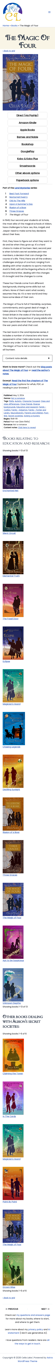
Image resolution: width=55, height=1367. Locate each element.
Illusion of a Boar (11, 832)
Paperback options (27, 180)
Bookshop (28, 144)
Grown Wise (9, 1287)
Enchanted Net (10, 490)
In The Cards (9, 1116)
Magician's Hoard (11, 704)
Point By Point (10, 1201)
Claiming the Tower (13, 1073)
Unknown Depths (12, 1003)
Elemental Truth (11, 575)
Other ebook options (27, 173)
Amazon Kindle (27, 122)
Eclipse (6, 661)
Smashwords (27, 165)
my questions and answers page (33, 1315)
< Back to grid (9, 51)
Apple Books (27, 129)
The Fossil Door (11, 618)
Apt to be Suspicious (13, 960)
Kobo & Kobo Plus (27, 158)
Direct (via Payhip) (27, 115)
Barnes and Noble (27, 137)
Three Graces (10, 875)
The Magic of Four (12, 917)
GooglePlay (27, 151)
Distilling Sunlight (11, 789)
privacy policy (35, 1329)
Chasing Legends (11, 746)
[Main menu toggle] (49, 12)
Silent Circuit (9, 533)
